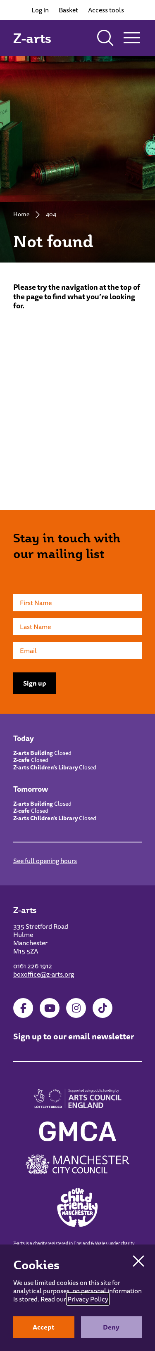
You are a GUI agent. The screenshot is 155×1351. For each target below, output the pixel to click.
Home (21, 214)
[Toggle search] (105, 38)
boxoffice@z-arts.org (43, 974)
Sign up (34, 683)
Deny (111, 1327)
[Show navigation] (132, 38)
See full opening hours (45, 860)
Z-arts (32, 38)
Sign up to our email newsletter (73, 1036)
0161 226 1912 (32, 966)
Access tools (106, 10)
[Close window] (138, 1261)
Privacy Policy (87, 1299)
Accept (44, 1327)
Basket (68, 10)
